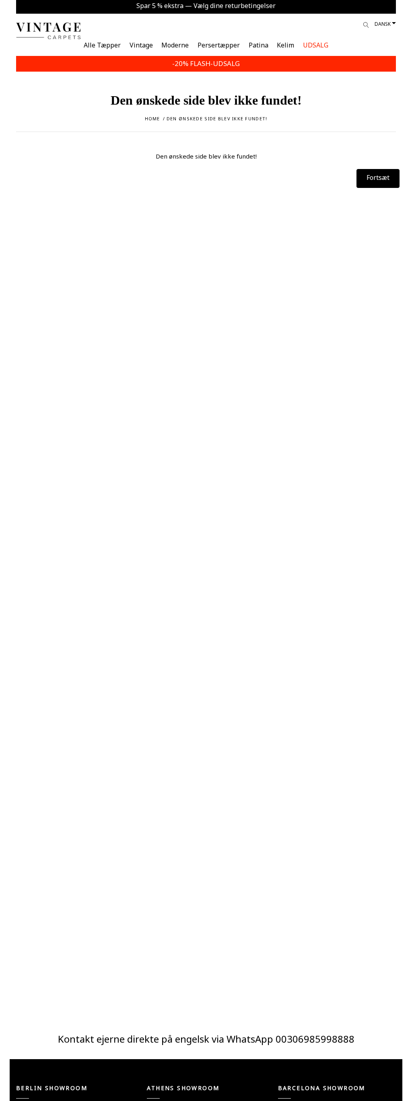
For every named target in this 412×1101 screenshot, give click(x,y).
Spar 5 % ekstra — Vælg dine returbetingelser (206, 5)
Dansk (383, 24)
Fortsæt (378, 177)
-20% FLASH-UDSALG (206, 63)
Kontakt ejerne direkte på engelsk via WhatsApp (167, 1038)
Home (152, 118)
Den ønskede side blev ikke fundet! (217, 118)
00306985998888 (315, 1038)
